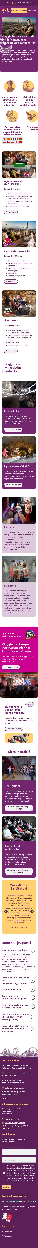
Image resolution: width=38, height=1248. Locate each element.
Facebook (8, 1236)
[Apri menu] (35, 10)
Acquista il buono (14, 729)
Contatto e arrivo (12, 1119)
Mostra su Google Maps (15, 1122)
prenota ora (11, 212)
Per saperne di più (13, 429)
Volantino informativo (14, 1088)
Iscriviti (6, 1187)
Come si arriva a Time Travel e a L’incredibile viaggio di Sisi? (15, 980)
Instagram (8, 1231)
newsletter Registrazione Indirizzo (16, 1147)
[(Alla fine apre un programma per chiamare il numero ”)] (8, 3)
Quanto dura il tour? (11, 989)
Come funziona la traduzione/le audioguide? (14, 997)
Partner (5, 1098)
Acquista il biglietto (19, 10)
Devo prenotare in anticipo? (15, 950)
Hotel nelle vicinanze (10, 1095)
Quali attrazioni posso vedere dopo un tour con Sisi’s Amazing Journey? (16, 1017)
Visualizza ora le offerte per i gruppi (19, 808)
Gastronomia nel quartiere (13, 1091)
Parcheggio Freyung (13, 1126)
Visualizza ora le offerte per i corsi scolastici (19, 871)
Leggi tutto (17, 66)
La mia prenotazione (35, 3)
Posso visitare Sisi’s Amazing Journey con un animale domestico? (15, 1029)
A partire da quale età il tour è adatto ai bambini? (15, 1006)
